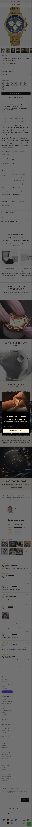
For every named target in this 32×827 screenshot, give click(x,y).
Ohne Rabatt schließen (16, 433)
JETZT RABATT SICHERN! (16, 430)
